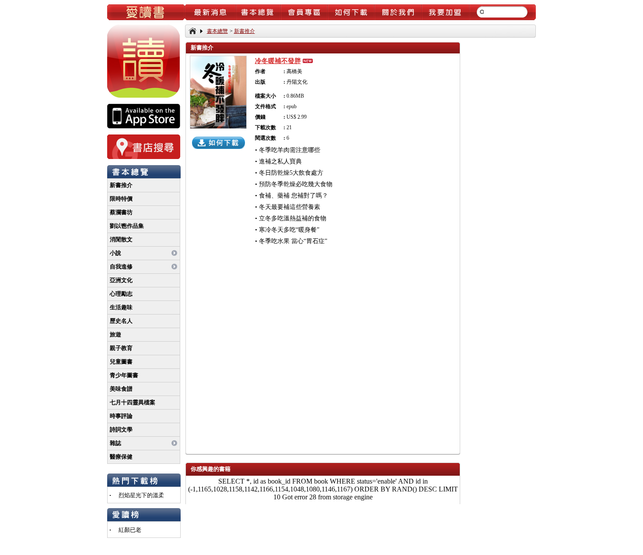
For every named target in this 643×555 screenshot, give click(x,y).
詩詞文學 (121, 429)
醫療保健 (121, 456)
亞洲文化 (121, 280)
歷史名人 (121, 321)
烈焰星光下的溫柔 (141, 495)
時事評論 (121, 416)
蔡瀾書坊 (121, 212)
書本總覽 (217, 31)
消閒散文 (121, 239)
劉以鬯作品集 (127, 226)
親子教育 (121, 348)
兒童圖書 (121, 361)
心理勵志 (121, 293)
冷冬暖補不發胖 (278, 60)
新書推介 (121, 185)
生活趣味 (121, 307)
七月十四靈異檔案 (132, 402)
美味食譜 (121, 388)
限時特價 (121, 198)
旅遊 (115, 334)
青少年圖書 (124, 375)
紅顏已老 (130, 530)
